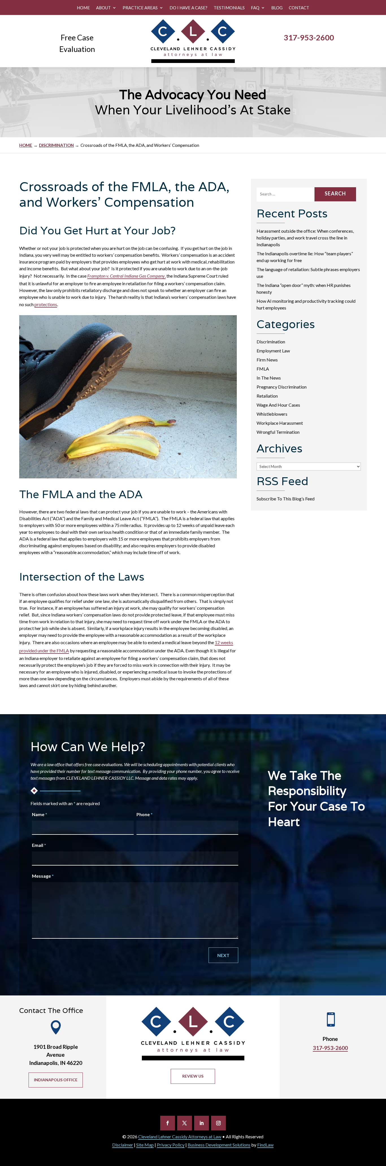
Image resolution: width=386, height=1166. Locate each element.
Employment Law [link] (273, 350)
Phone (144, 814)
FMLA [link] (263, 368)
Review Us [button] (192, 1076)
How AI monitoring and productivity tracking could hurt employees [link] (306, 304)
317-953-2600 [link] (309, 37)
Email (39, 845)
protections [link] (45, 304)
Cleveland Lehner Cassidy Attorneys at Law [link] (179, 1136)
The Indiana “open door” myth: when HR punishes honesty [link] (304, 288)
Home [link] (83, 8)
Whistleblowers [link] (272, 414)
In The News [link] (269, 377)
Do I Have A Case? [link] (188, 8)
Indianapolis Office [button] (55, 1079)
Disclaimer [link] (122, 1144)
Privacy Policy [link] (171, 1144)
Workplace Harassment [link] (280, 423)
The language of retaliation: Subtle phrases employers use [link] (308, 273)
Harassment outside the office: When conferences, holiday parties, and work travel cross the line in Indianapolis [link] (305, 237)
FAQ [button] (255, 8)
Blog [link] (277, 8)
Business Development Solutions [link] (219, 1144)
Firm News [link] (267, 359)
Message (43, 876)
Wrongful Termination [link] (278, 432)
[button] (167, 1123)
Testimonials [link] (229, 8)
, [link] (126, 275)
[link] (193, 41)
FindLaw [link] (265, 1144)
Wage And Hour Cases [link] (278, 404)
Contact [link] (299, 8)
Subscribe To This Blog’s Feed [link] (286, 498)
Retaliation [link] (267, 395)
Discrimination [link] (271, 341)
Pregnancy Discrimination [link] (282, 386)
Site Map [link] (145, 1144)
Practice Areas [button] (140, 8)
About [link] (103, 8)
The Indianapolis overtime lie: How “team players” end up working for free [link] (305, 257)
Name (39, 814)
